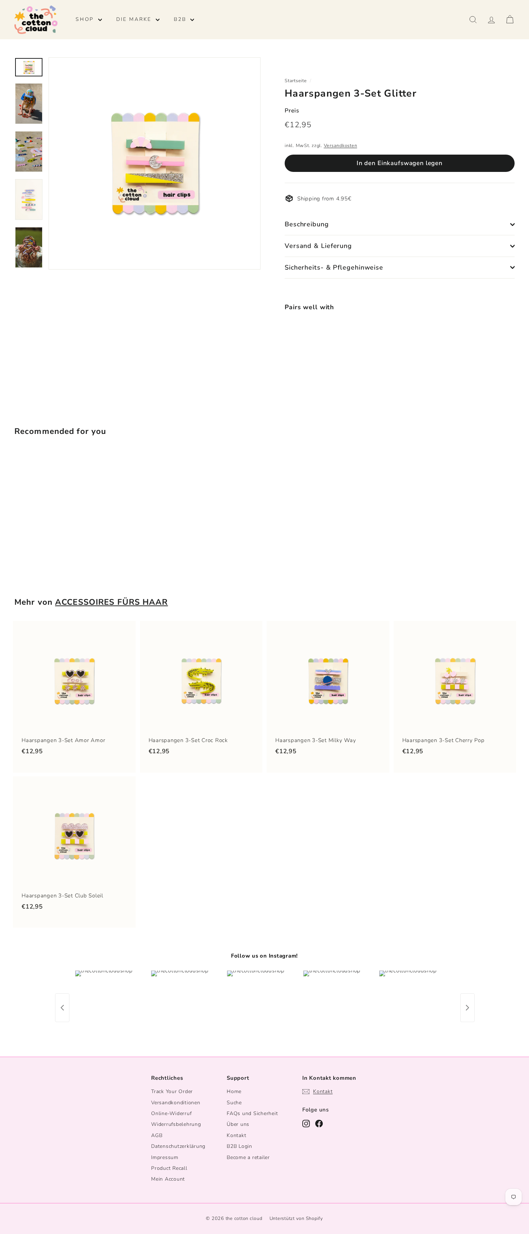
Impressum (164, 1157)
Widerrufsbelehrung (176, 1124)
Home (234, 1091)
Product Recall (169, 1168)
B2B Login (239, 1146)
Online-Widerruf (171, 1113)
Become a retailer (248, 1157)
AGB (156, 1135)
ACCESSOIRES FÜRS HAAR (111, 602)
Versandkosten (340, 145)
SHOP (86, 19)
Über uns (238, 1124)
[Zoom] (154, 163)
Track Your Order (172, 1091)
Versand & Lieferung (318, 245)
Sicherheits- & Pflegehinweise (334, 267)
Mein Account (168, 1179)
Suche (234, 1102)
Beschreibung (307, 224)
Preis (292, 111)
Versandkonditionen (175, 1102)
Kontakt (236, 1135)
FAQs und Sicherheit (252, 1113)
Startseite (296, 80)
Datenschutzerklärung (178, 1146)
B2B (181, 19)
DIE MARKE (135, 19)
